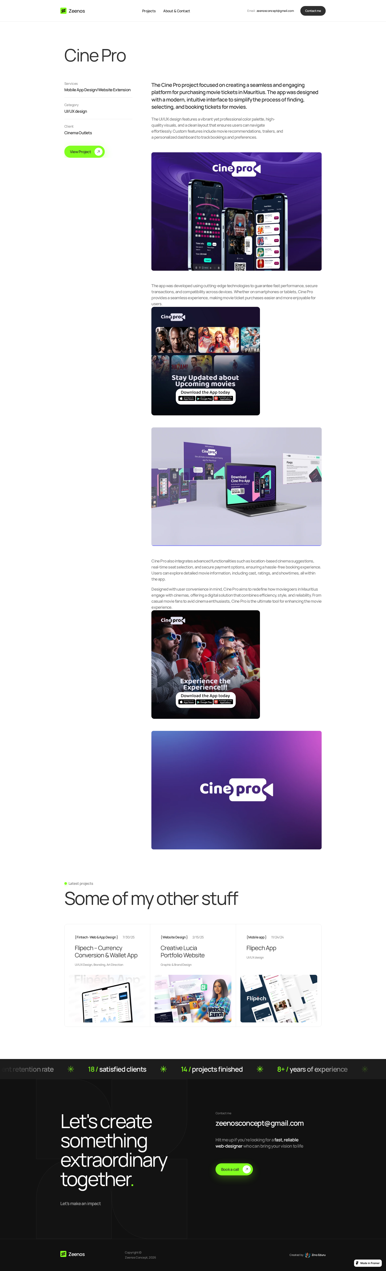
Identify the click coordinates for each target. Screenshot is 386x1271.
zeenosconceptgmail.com (260, 1123)
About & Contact (176, 10)
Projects (149, 10)
